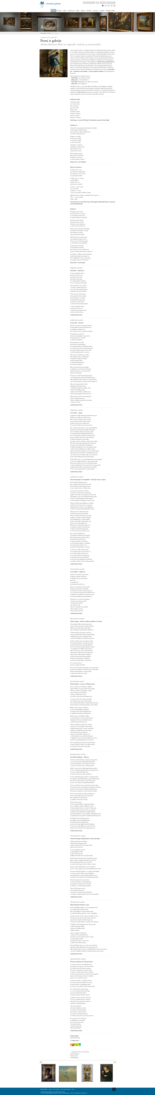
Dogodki (59, 10)
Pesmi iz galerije (55, 33)
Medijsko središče (110, 10)
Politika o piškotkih (44, 1089)
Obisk (64, 10)
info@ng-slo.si (84, 1093)
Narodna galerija (43, 33)
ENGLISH (103, 2)
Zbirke (77, 10)
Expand (114, 1089)
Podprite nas (111, 2)
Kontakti (50, 1089)
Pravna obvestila (56, 1089)
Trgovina (83, 10)
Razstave (53, 10)
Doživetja (89, 10)
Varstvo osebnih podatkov (65, 1089)
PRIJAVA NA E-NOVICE (89, 2)
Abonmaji (95, 10)
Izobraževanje (71, 10)
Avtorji (73, 1089)
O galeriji (102, 10)
